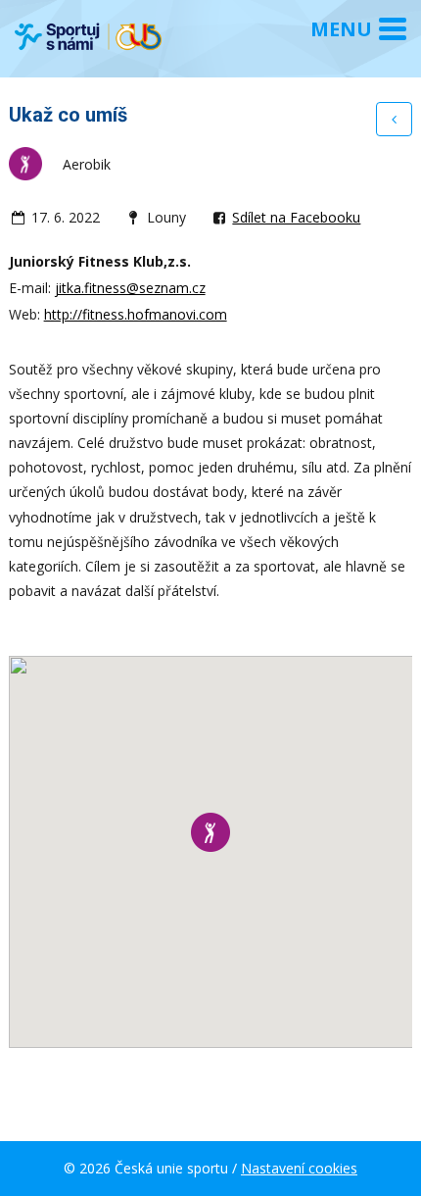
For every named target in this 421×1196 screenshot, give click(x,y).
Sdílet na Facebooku (296, 217)
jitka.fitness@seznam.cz (130, 287)
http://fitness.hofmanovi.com (135, 314)
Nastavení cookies (299, 1168)
